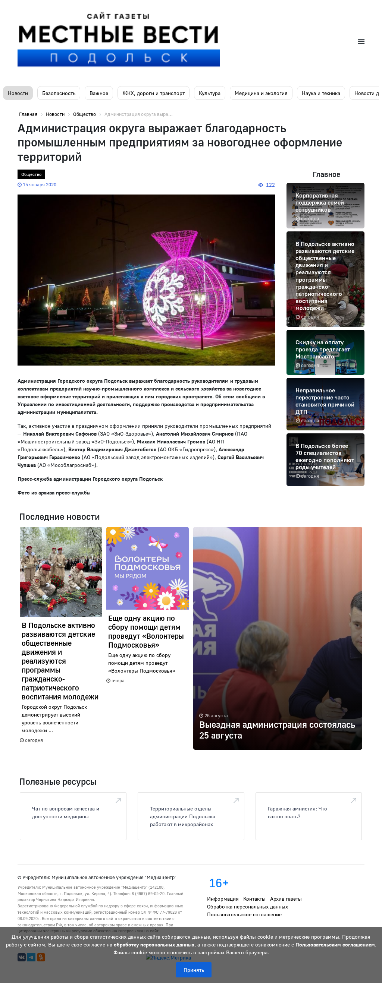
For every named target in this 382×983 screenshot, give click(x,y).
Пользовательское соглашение (244, 914)
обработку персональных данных (154, 944)
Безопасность (58, 93)
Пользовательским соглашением (335, 944)
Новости (18, 93)
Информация (223, 898)
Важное (99, 93)
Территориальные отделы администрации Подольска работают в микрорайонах (182, 816)
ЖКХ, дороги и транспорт (153, 93)
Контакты (254, 898)
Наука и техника (321, 93)
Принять (194, 970)
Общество (31, 174)
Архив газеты (286, 898)
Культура (209, 93)
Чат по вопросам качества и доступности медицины (65, 812)
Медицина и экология (261, 93)
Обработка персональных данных (247, 906)
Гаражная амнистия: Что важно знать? (297, 812)
